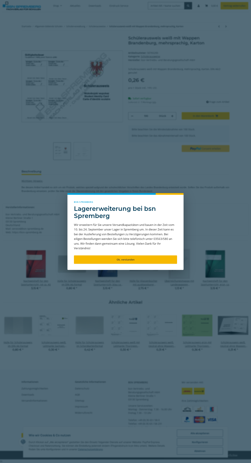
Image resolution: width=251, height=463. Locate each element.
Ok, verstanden (126, 259)
